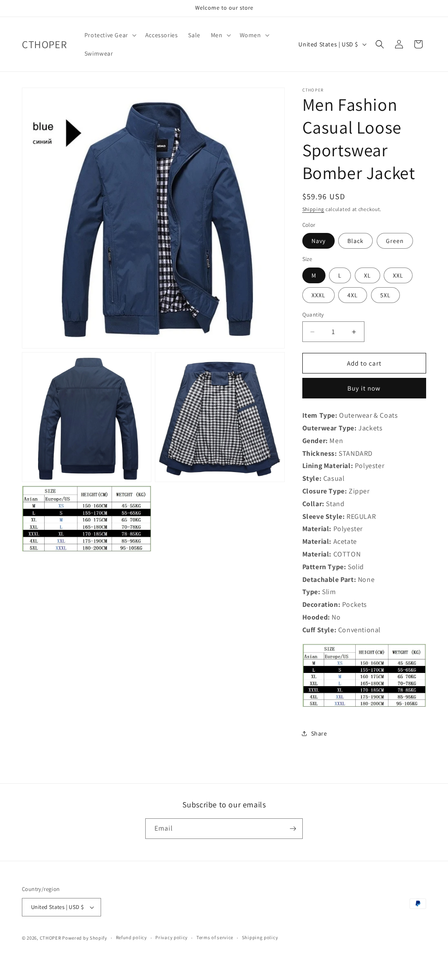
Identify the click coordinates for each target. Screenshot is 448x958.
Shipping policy (260, 937)
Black (355, 241)
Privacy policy (171, 937)
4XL (352, 295)
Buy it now (364, 388)
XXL (398, 275)
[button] (109, 35)
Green (395, 241)
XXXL (319, 295)
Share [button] (319, 733)
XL (367, 275)
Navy (319, 241)
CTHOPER (50, 938)
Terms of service (214, 937)
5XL (385, 295)
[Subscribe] (292, 828)
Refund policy (131, 937)
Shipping (313, 209)
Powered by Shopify (84, 938)
